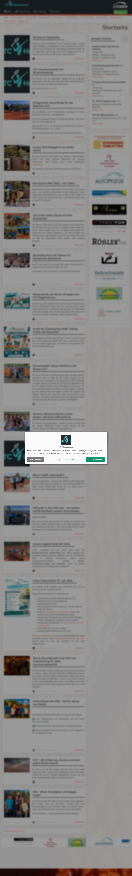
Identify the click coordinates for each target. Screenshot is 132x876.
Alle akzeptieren (95, 459)
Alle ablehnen (35, 459)
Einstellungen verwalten (66, 459)
